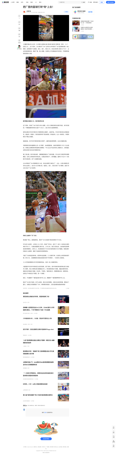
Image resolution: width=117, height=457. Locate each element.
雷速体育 (25, 335)
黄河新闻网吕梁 (26, 357)
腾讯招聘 (51, 446)
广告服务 (47, 446)
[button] (90, 12)
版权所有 (47, 452)
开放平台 (43, 446)
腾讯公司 (44, 452)
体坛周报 (25, 324)
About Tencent (30, 446)
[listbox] (46, 346)
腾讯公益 (56, 446)
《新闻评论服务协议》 (41, 405)
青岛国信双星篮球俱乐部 (28, 379)
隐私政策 (39, 446)
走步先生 (25, 302)
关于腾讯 (25, 446)
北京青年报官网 (26, 400)
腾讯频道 (64, 446)
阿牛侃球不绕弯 (26, 313)
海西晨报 (25, 368)
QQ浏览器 (60, 446)
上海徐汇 (25, 346)
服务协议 (35, 446)
